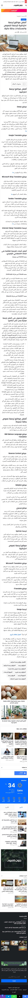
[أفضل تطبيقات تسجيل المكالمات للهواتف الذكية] (7, 751)
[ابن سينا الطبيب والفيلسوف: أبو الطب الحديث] (22, 822)
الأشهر (21, 807)
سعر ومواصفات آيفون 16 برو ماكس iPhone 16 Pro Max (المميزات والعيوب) (21, 742)
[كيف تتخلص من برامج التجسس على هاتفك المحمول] (21, 751)
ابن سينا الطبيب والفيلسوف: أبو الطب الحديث (9, 821)
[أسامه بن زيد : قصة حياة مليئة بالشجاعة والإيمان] (7, 899)
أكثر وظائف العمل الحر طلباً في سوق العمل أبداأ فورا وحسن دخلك (21, 889)
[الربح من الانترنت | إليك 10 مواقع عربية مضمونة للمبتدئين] (5, 948)
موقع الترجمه (21, 675)
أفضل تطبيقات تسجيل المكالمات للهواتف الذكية (7, 757)
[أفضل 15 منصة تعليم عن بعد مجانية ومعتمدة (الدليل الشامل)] (23, 943)
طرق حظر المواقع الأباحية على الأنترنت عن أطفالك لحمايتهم (7, 742)
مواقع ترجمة (21, 665)
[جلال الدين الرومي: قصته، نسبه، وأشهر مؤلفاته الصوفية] (23, 953)
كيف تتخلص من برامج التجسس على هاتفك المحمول (22, 758)
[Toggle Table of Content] (23, 84)
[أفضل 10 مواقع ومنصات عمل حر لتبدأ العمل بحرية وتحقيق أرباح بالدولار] (22, 829)
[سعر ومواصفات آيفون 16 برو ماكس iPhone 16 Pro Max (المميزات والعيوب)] (21, 736)
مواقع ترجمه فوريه (20, 672)
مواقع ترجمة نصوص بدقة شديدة (16, 669)
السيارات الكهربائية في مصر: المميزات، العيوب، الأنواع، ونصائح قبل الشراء (10, 814)
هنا (26, 131)
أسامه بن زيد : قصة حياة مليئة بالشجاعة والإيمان (7, 905)
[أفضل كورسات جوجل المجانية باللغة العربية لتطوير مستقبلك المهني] (7, 883)
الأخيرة (7, 807)
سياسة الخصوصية (5, 989)
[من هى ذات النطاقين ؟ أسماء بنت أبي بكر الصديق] (21, 899)
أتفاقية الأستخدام (13, 989)
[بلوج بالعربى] (18, 5)
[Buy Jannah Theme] (14, 10)
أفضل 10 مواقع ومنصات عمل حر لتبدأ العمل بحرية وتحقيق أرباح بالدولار (9, 828)
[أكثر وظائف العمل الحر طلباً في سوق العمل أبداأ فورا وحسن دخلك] (21, 883)
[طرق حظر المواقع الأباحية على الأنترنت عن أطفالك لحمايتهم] (7, 736)
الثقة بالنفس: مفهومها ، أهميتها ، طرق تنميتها (11, 842)
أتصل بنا (14, 992)
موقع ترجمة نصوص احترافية (17, 679)
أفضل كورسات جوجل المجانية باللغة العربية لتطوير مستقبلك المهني (7, 889)
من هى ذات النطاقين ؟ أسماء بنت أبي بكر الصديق (21, 905)
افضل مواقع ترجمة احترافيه (17, 662)
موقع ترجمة (11, 675)
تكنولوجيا (19, 16)
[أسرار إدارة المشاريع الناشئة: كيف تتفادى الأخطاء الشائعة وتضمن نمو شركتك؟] (14, 953)
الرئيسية (23, 16)
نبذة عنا (20, 989)
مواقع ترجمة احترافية (9, 665)
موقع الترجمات (7, 672)
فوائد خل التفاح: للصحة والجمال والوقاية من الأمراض (9, 835)
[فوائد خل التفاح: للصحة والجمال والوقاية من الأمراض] (22, 837)
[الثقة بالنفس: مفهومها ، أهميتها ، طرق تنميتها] (22, 843)
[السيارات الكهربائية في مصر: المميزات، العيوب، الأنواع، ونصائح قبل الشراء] (22, 814)
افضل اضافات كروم (15, 634)
